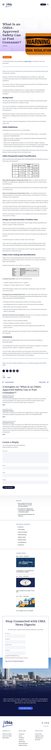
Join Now (43, 4)
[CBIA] (9, 5)
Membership (22, 741)
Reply (3, 404)
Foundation (21, 738)
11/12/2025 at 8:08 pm (7, 397)
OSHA (3, 377)
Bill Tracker (37, 739)
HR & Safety (21, 529)
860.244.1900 (5, 738)
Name (4, 465)
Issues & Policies (22, 532)
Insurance (21, 739)
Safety (9, 377)
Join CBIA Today (25, 708)
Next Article (42, 382)
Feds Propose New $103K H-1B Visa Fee (26, 515)
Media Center (22, 537)
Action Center (38, 734)
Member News (22, 540)
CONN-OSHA (27, 61)
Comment (5, 451)
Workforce (21, 545)
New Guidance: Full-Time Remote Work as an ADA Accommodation (25, 505)
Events (20, 736)
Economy (20, 527)
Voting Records (38, 738)
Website (4, 479)
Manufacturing (22, 534)
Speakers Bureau (23, 745)
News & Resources (23, 743)
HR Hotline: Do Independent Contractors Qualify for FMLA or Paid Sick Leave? (26, 510)
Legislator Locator (39, 736)
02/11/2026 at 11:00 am (8, 423)
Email (3, 472)
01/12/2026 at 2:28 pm (8, 411)
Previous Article (9, 382)
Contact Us (21, 734)
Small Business (22, 542)
